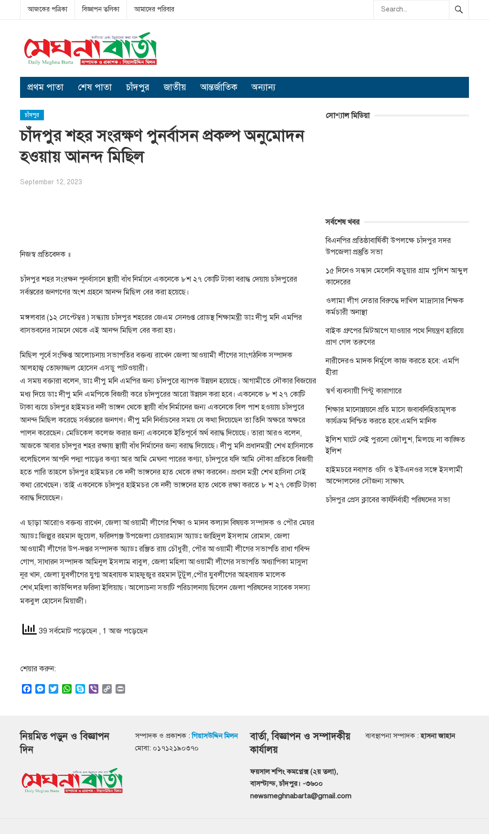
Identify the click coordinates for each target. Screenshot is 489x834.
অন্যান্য (264, 87)
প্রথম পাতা (45, 87)
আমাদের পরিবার (154, 9)
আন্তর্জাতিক (219, 87)
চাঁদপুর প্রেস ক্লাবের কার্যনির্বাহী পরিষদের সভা (388, 500)
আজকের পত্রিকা (47, 9)
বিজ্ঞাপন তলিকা (100, 9)
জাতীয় (175, 87)
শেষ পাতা (95, 87)
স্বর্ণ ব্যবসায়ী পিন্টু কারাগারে (364, 391)
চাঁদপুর (137, 87)
